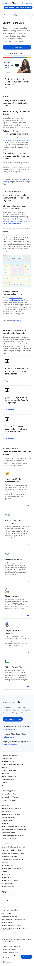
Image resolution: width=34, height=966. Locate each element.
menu (3, 3)
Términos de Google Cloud (10, 952)
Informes (4, 782)
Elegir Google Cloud (7, 758)
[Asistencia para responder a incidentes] (18, 7)
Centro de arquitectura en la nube (11, 868)
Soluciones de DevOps (8, 832)
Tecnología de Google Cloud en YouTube (13, 919)
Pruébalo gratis (8, 737)
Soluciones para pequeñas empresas (13, 835)
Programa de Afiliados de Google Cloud (13, 847)
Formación (5, 871)
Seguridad (5, 823)
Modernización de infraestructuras (12, 808)
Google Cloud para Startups (10, 880)
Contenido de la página (11, 15)
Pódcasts (4, 907)
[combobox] (8, 962)
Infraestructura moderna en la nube (12, 764)
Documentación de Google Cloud (11, 850)
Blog (3, 786)
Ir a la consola (17, 321)
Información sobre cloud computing (12, 859)
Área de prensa (6, 913)
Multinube (4, 767)
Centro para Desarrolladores (10, 910)
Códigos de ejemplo (7, 865)
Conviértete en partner (8, 901)
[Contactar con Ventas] (13, 719)
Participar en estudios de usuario (11, 925)
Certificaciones (6, 874)
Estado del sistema (7, 883)
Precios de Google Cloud (9, 794)
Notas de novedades (8, 886)
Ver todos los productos (9, 800)
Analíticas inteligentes (8, 817)
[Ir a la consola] (17, 47)
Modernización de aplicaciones (11, 814)
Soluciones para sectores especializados (14, 829)
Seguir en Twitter (7, 922)
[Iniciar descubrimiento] (17, 53)
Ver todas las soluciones (9, 839)
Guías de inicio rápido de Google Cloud (13, 853)
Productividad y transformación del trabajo (14, 826)
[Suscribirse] (26, 957)
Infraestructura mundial (9, 770)
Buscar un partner (9, 729)
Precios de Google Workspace (10, 797)
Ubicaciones (5, 773)
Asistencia (5, 862)
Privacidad (17, 946)
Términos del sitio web (9, 949)
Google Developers (7, 877)
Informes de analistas (8, 779)
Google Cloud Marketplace (9, 856)
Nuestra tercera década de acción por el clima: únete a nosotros (17, 940)
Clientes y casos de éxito (9, 776)
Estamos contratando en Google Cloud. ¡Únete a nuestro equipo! (16, 929)
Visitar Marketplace (10, 745)
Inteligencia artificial (7, 820)
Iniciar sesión (28, 3)
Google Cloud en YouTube (9, 916)
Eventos (4, 904)
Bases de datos (6, 811)
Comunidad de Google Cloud (10, 933)
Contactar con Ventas (8, 895)
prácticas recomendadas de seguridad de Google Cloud (16, 140)
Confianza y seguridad (8, 761)
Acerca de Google (7, 946)
